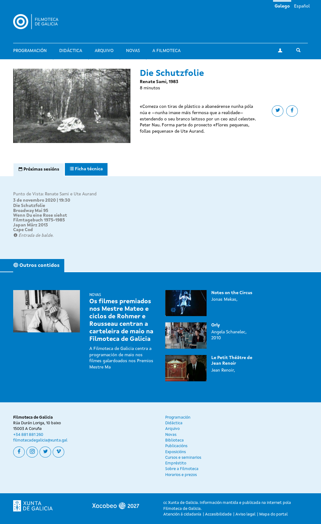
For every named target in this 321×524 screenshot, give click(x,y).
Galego (282, 6)
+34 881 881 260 (28, 435)
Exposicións (175, 452)
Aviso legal (245, 514)
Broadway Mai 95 (30, 211)
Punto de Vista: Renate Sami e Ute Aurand (55, 194)
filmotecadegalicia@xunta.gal (40, 440)
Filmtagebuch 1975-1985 (39, 220)
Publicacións (176, 446)
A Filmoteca (166, 51)
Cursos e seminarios (183, 458)
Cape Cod (23, 230)
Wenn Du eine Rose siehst (40, 215)
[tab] (38, 169)
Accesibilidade (218, 514)
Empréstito (175, 463)
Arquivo (104, 51)
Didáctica (70, 51)
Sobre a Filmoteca (181, 469)
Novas (133, 51)
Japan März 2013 (30, 225)
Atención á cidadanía (182, 514)
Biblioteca (174, 440)
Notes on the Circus (231, 293)
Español (302, 6)
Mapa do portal (273, 514)
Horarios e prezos (181, 475)
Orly (215, 325)
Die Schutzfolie (29, 206)
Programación (30, 51)
